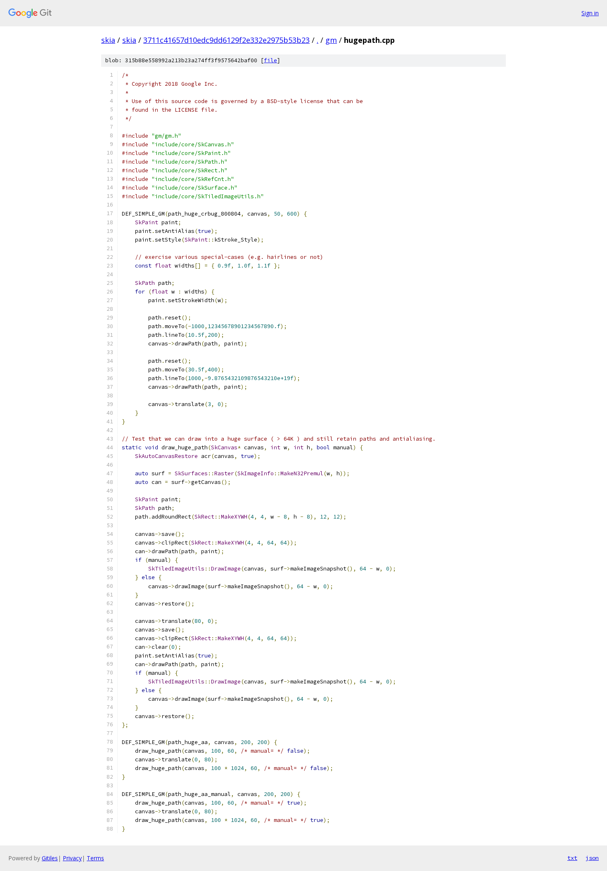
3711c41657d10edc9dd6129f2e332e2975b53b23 (226, 40)
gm (331, 40)
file (270, 60)
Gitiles (50, 858)
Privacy (72, 858)
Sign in (590, 13)
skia (108, 40)
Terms (95, 858)
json (592, 858)
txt (572, 858)
